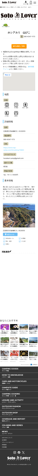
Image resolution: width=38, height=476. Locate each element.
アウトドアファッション (11, 407)
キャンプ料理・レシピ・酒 (11, 395)
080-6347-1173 (29, 36)
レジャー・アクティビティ (12, 401)
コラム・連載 (12, 426)
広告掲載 (4, 447)
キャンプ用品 (10, 369)
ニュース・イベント (7, 432)
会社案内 (4, 440)
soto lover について (7, 437)
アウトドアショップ (10, 413)
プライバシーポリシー (8, 442)
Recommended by (25, 364)
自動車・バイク (14, 382)
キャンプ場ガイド (10, 388)
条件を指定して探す (19, 46)
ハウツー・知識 (12, 376)
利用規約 (4, 444)
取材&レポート (13, 420)
